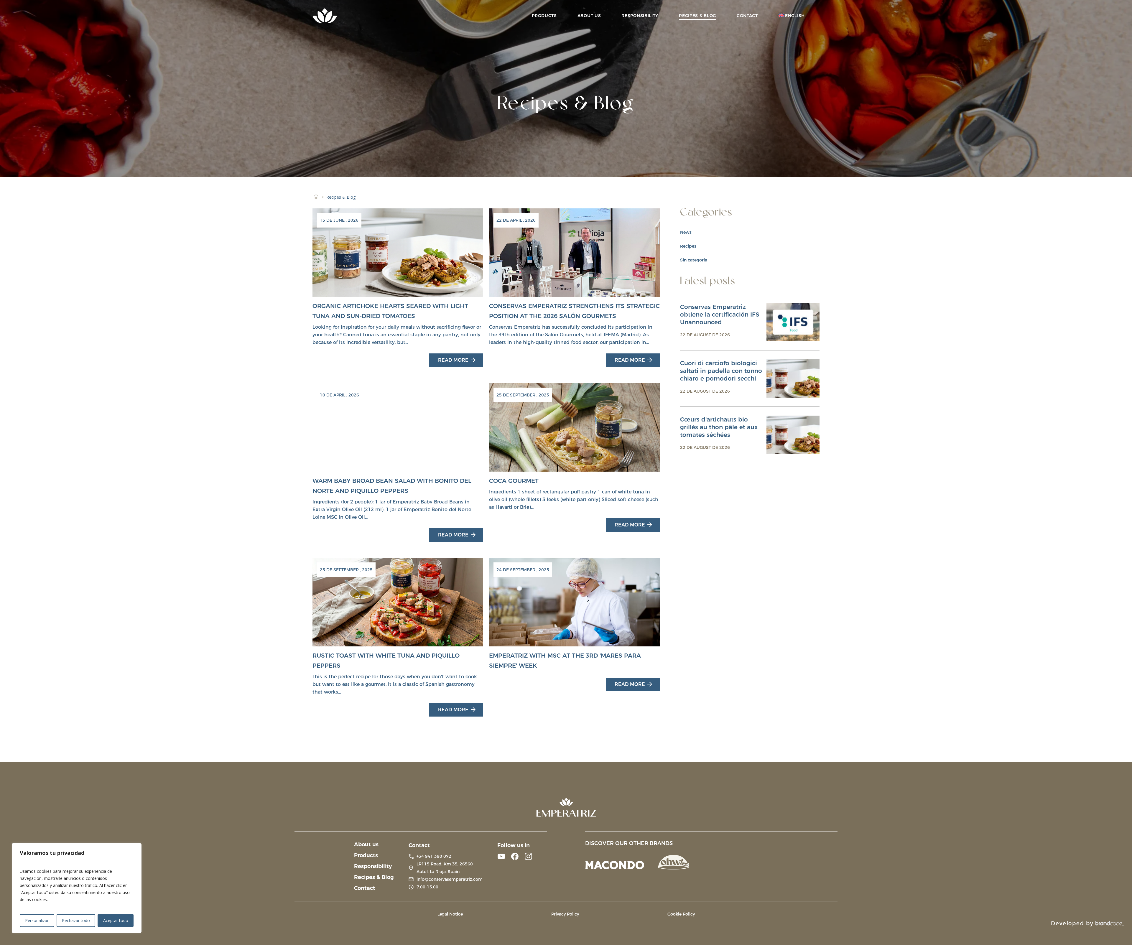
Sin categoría (693, 260)
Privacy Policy (565, 914)
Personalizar (37, 920)
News (686, 232)
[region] (77, 888)
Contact (364, 888)
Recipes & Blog (374, 877)
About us (366, 844)
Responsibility (373, 866)
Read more (453, 360)
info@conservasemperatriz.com (450, 879)
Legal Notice (450, 914)
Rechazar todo (76, 920)
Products (366, 855)
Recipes (688, 246)
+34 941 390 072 (434, 856)
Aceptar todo (115, 920)
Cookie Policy (681, 914)
